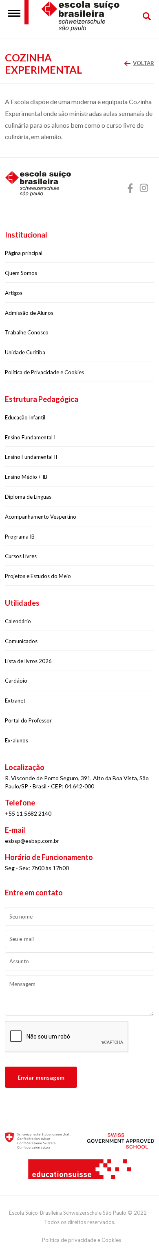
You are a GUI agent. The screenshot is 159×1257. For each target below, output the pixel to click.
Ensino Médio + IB (26, 477)
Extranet (15, 700)
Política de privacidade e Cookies (81, 1240)
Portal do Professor (28, 720)
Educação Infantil (25, 417)
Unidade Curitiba (25, 352)
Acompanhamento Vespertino (40, 516)
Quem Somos (21, 273)
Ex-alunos (16, 740)
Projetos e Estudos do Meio (38, 576)
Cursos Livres (21, 556)
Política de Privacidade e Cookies (44, 372)
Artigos (13, 293)
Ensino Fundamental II (31, 457)
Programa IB (20, 536)
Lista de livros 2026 (28, 661)
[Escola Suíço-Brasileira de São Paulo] (88, 16)
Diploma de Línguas (28, 496)
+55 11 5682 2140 (28, 813)
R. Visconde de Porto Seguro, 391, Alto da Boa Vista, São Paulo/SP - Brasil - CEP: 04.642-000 (77, 782)
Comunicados (21, 641)
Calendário (18, 621)
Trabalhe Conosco (27, 332)
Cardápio (16, 680)
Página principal (23, 253)
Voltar (143, 63)
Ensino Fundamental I (30, 437)
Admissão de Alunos (29, 313)
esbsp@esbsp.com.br (32, 840)
